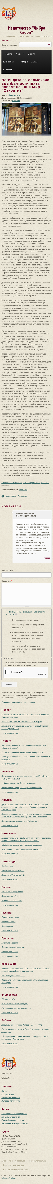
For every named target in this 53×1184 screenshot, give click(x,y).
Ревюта (16, 100)
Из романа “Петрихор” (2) (13, 875)
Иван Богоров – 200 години (13, 975)
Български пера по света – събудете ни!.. (20, 821)
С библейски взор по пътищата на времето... (21, 845)
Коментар (22, 496)
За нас (33, 62)
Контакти (7, 69)
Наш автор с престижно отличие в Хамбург (21, 721)
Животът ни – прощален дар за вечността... (21, 787)
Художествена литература (14, 1113)
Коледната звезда (9, 942)
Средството (7, 866)
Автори (24, 62)
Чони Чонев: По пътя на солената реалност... (22, 849)
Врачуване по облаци (10, 896)
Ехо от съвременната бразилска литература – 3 (23, 752)
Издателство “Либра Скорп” (26, 30)
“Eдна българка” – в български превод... (19, 783)
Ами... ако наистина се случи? (14, 1003)
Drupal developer (9, 1178)
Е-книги (30, 54)
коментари (11, 496)
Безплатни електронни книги (14, 1123)
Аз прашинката (8, 921)
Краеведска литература (12, 1120)
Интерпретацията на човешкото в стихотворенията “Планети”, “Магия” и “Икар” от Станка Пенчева (26, 815)
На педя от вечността (11, 900)
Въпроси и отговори (10, 1100)
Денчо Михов (14, 95)
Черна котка (7, 926)
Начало (8, 54)
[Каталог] (8, 13)
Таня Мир (23, 489)
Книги (17, 54)
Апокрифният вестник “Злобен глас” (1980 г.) (22, 1024)
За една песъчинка (9, 951)
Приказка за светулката (12, 947)
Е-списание (7, 62)
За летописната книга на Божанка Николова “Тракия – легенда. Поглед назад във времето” (25, 969)
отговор (46, 558)
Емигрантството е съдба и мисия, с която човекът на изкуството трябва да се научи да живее (26, 839)
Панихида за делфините (12, 891)
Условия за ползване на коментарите (18, 702)
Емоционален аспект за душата (16, 1008)
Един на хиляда (8, 999)
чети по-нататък (9, 733)
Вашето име (7, 570)
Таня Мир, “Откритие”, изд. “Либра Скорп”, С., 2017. (25, 482)
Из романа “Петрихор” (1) (13, 870)
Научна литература (10, 1117)
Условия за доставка (10, 1097)
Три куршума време (10, 917)
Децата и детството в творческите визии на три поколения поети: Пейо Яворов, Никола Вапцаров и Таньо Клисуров (24, 807)
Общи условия (7, 1094)
